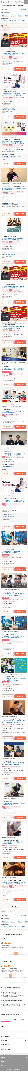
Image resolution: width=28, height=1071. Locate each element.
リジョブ (2, 1054)
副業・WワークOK (12, 995)
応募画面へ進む (20, 69)
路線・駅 (22, 1019)
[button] (14, 49)
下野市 (13, 15)
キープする (9, 69)
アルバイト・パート (14, 20)
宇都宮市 (5, 15)
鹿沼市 (20, 15)
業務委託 (8, 1005)
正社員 (4, 20)
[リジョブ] (5, 2)
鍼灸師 (6, 1054)
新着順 (14, 29)
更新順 (23, 29)
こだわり (14, 1019)
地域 (5, 1019)
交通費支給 (20, 995)
